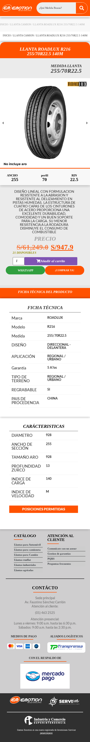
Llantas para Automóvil (27, 544)
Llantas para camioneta (27, 549)
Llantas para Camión (26, 554)
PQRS (51, 558)
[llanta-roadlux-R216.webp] (45, 123)
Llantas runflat (22, 559)
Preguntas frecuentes (59, 563)
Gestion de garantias (59, 553)
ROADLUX (55, 317)
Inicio (4, 24)
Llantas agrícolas (23, 570)
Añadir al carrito (52, 261)
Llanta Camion (20, 24)
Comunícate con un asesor (62, 548)
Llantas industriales (25, 565)
